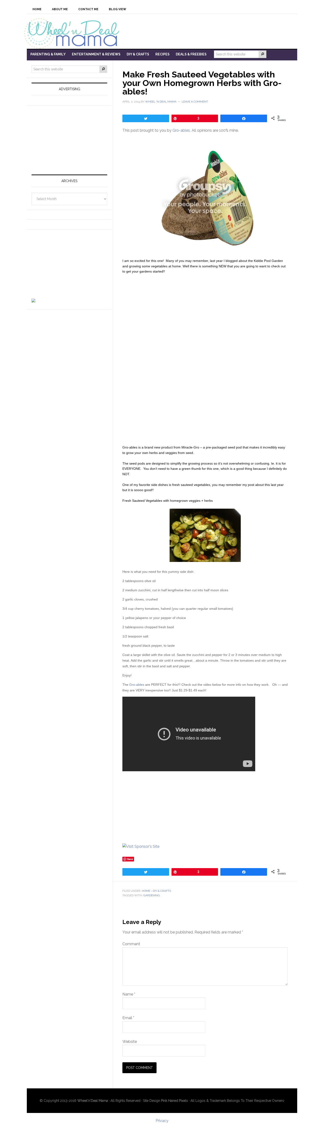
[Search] (262, 54)
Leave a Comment (195, 101)
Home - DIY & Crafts (156, 890)
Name (128, 994)
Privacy (162, 1120)
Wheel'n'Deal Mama (92, 1101)
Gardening (151, 895)
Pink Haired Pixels (174, 1101)
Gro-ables (181, 130)
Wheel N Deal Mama (74, 33)
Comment (131, 944)
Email (128, 1018)
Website (129, 1041)
